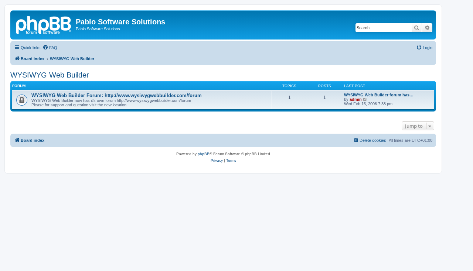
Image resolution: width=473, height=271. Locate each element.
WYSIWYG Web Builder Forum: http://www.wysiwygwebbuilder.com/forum (116, 95)
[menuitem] (49, 47)
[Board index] (44, 24)
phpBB (204, 154)
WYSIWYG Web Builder (49, 75)
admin (356, 99)
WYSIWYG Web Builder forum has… (379, 95)
